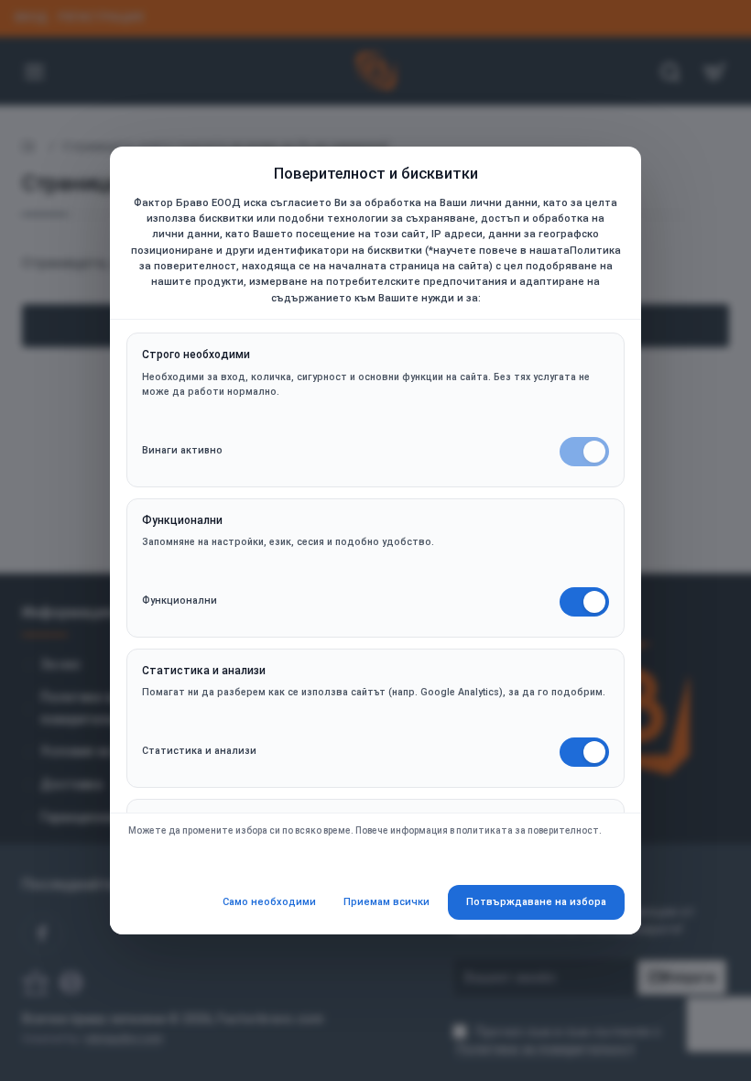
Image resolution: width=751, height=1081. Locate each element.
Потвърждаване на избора (536, 902)
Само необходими (269, 902)
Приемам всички (386, 902)
